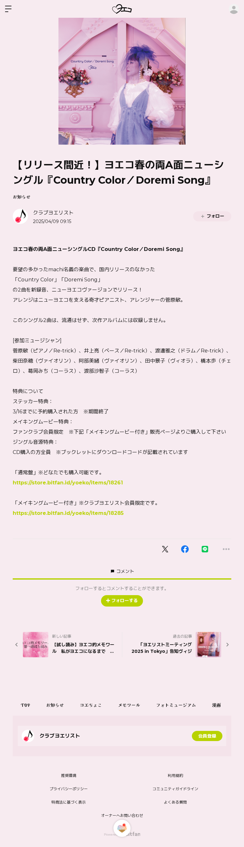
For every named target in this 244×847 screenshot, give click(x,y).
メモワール (129, 705)
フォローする (124, 600)
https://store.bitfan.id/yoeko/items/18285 (68, 513)
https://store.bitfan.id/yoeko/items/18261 (68, 483)
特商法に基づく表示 (68, 802)
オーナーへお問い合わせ (122, 815)
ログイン (234, 9)
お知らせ (21, 197)
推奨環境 (68, 775)
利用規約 (175, 775)
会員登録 (207, 736)
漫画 (216, 705)
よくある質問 (175, 802)
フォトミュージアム (176, 705)
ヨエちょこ (91, 705)
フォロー (215, 216)
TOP (25, 705)
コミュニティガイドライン (175, 788)
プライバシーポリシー (69, 788)
